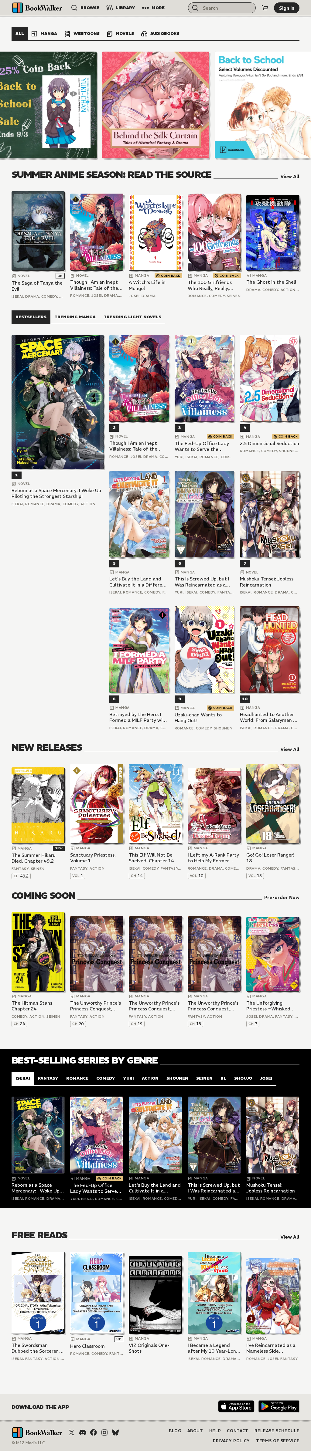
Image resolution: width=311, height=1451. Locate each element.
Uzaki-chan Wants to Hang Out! (198, 718)
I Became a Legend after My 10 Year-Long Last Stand (213, 1348)
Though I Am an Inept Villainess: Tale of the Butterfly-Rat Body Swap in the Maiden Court (94, 285)
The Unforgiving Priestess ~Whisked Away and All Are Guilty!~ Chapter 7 (268, 1006)
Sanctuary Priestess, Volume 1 (93, 858)
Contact (237, 1431)
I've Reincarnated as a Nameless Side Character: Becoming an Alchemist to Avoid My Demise (271, 1348)
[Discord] (82, 1432)
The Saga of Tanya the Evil (37, 286)
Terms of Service (277, 1441)
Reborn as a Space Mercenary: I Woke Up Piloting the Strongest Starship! (56, 493)
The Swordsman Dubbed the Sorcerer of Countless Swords (38, 1348)
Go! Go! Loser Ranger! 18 (270, 858)
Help (215, 1431)
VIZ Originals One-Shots (149, 1348)
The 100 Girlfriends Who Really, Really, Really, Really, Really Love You (210, 285)
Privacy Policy (231, 1441)
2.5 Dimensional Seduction (269, 443)
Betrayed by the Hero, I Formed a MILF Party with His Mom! (138, 717)
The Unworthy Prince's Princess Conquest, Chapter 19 (154, 1006)
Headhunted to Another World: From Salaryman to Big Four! (269, 717)
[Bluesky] (115, 1432)
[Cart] (265, 8)
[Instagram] (104, 1432)
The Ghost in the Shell (271, 282)
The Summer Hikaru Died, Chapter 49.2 (34, 858)
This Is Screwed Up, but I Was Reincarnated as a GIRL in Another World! (202, 582)
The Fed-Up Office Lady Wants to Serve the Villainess (202, 446)
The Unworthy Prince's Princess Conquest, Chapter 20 (95, 1006)
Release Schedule (277, 1431)
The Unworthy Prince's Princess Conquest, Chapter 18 (213, 1006)
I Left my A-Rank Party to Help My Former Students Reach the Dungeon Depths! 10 (213, 858)
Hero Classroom (87, 1346)
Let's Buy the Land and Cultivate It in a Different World (138, 582)
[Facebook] (93, 1432)
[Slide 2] (155, 105)
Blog (175, 1431)
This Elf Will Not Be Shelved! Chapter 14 (151, 858)
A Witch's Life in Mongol (147, 285)
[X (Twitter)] (71, 1432)
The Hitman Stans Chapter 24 (32, 1006)
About (195, 1431)
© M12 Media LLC (28, 1443)
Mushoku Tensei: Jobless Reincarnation (266, 582)
